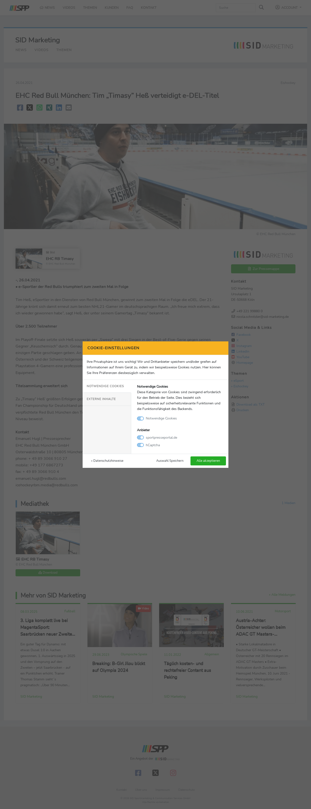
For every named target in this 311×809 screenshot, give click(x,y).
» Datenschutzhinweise (107, 461)
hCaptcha (153, 445)
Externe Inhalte (101, 399)
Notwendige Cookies (105, 386)
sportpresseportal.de (161, 437)
